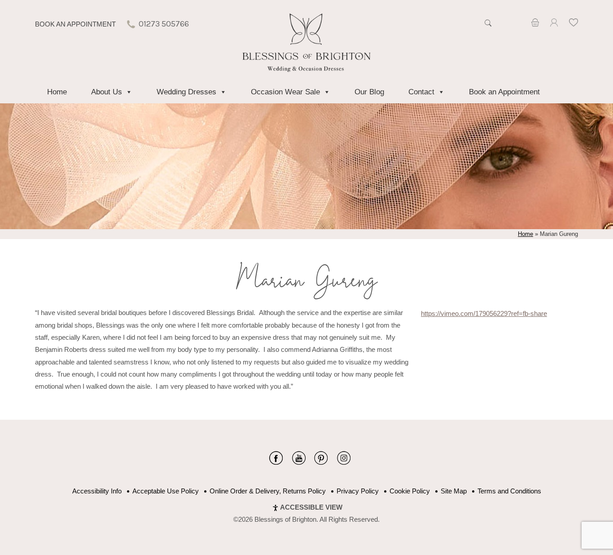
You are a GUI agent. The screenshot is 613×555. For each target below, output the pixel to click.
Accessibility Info (97, 491)
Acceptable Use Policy (165, 491)
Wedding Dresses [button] (186, 92)
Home (57, 92)
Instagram (343, 458)
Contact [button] (421, 92)
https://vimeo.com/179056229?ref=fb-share (484, 313)
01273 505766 (164, 24)
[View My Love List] (573, 24)
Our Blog (369, 92)
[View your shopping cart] (535, 24)
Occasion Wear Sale (285, 92)
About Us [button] (106, 92)
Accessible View (311, 507)
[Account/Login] (553, 24)
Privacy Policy (358, 491)
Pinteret (321, 458)
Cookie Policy (410, 491)
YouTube (299, 458)
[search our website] (488, 28)
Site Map (454, 491)
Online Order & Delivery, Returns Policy (268, 491)
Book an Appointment (75, 24)
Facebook (276, 458)
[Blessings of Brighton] (307, 69)
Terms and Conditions (509, 491)
